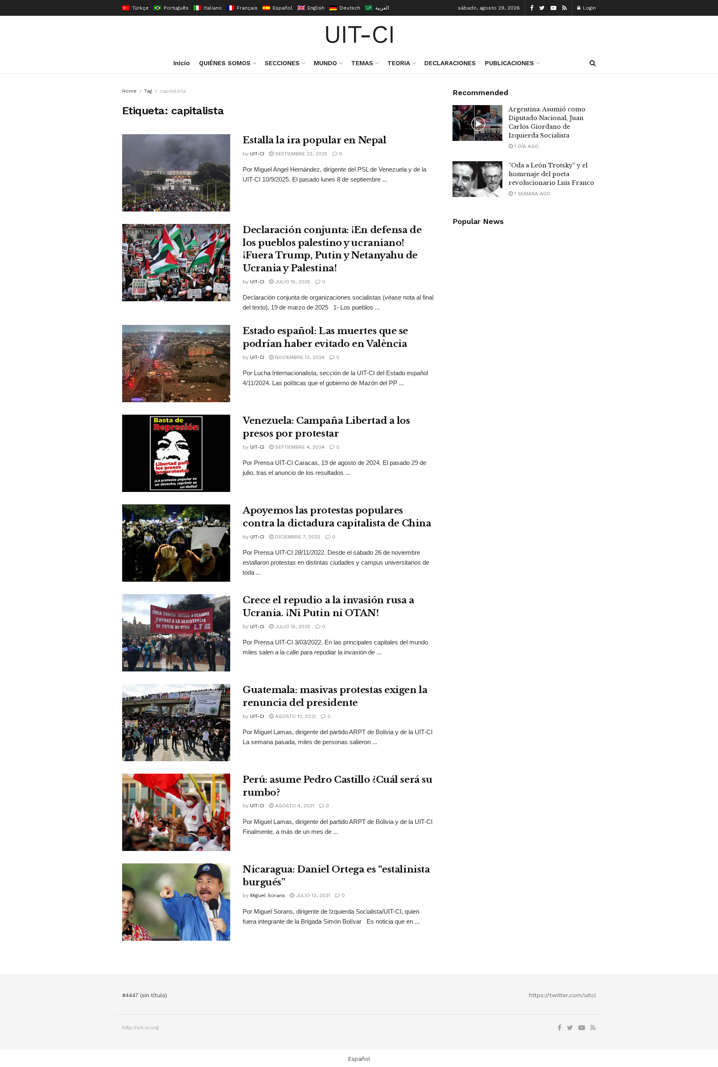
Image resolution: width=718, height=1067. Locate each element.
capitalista (173, 91)
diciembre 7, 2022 (296, 537)
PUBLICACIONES (509, 63)
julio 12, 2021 (312, 895)
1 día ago (525, 146)
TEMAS (362, 63)
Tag (148, 91)
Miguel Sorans (267, 895)
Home (129, 91)
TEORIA (398, 63)
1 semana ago (532, 194)
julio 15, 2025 (291, 282)
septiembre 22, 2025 (300, 154)
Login (588, 8)
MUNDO (325, 63)
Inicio (181, 63)
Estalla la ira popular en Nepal (314, 140)
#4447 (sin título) (144, 995)
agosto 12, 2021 (294, 716)
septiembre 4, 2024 (299, 447)
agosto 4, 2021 (293, 806)
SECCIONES (282, 63)
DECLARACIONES (450, 63)
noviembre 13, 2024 (299, 357)
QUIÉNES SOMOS (225, 63)
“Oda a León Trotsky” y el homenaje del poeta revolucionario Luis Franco (551, 174)
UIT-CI (359, 34)
